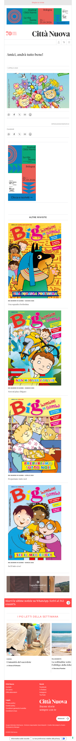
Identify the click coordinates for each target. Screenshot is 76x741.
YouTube (42, 695)
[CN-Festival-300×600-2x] (22, 173)
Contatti (8, 687)
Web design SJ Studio (58, 725)
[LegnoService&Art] (38, 584)
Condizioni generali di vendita (16, 708)
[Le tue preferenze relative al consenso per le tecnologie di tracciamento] (73, 738)
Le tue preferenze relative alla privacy (46, 739)
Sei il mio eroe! (14, 566)
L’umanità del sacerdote (19, 662)
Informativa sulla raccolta (20, 739)
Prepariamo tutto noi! (17, 479)
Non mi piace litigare (17, 392)
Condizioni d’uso (11, 711)
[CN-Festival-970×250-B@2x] (38, 16)
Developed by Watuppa (12, 727)
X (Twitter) (42, 690)
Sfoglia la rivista (38, 3)
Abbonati (61, 719)
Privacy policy (10, 703)
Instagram (42, 692)
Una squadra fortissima (18, 304)
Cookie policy (10, 706)
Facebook (42, 687)
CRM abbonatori (11, 692)
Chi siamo (9, 690)
